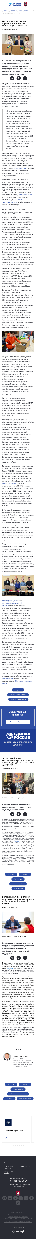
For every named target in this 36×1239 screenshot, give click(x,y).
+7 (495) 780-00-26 (18, 1180)
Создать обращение (18, 722)
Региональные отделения (9, 1167)
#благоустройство (25, 1098)
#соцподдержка (18, 1089)
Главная (4, 10)
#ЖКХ (25, 1084)
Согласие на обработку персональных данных (18, 1221)
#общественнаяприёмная (18, 1094)
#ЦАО (25, 874)
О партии (7, 1163)
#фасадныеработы (18, 884)
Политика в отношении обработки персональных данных (18, 1219)
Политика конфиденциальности (18, 1216)
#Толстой (11, 1084)
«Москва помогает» (26, 195)
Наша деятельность (16, 10)
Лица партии (23, 1163)
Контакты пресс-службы (9, 1172)
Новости (27, 10)
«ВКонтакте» (19, 681)
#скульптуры (18, 879)
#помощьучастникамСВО (18, 694)
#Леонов (11, 874)
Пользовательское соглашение (18, 1215)
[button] (13, 1145)
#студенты (18, 690)
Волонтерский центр (9, 600)
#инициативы (18, 888)
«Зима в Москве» (20, 168)
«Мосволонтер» (8, 678)
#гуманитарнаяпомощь (18, 699)
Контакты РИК (24, 1166)
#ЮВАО (9, 1098)
